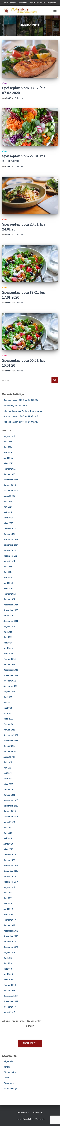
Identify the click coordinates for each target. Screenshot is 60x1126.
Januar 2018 (9, 990)
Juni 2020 (7, 833)
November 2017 (10, 1001)
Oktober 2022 (9, 681)
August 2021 (9, 757)
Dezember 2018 (10, 931)
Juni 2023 (7, 637)
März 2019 (8, 914)
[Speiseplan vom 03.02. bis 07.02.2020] (30, 59)
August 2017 (9, 1012)
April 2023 (8, 648)
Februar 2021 (9, 789)
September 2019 (10, 882)
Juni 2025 (7, 507)
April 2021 (8, 779)
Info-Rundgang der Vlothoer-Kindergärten (22, 411)
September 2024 (10, 556)
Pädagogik (8, 1083)
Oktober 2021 (9, 746)
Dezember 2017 (10, 996)
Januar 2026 (9, 474)
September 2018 (10, 947)
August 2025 (9, 496)
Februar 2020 (9, 855)
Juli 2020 (7, 827)
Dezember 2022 (10, 670)
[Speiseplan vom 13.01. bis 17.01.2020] (30, 263)
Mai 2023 (7, 643)
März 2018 (8, 980)
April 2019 (8, 909)
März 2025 (8, 523)
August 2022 (9, 691)
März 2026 (8, 463)
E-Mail (30, 1026)
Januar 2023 (9, 664)
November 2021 (10, 740)
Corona (6, 1067)
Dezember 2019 (10, 865)
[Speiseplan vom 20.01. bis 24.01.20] (30, 195)
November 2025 (10, 480)
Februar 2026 (9, 469)
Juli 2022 (7, 697)
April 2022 (8, 713)
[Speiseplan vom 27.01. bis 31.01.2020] (30, 127)
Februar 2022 (9, 724)
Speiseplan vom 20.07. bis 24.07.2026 (20, 422)
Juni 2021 (7, 768)
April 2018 (8, 974)
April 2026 (8, 458)
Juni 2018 (7, 963)
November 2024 (10, 545)
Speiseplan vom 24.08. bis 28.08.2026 (20, 400)
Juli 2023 (7, 632)
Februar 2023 (9, 659)
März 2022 (8, 719)
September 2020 (10, 817)
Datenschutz (51, 3)
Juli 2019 (7, 893)
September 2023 (10, 621)
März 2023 (8, 653)
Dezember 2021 (10, 735)
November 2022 (10, 675)
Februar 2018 (9, 985)
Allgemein (8, 1061)
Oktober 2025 (9, 485)
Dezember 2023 (10, 605)
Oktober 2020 (9, 811)
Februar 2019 (9, 920)
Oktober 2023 (9, 615)
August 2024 (9, 561)
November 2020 (10, 806)
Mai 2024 (7, 577)
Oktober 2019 (9, 876)
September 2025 (10, 490)
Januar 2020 (9, 860)
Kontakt (32, 3)
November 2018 (10, 936)
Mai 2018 (7, 969)
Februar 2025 (9, 529)
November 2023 (10, 610)
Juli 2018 (7, 958)
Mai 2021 (7, 773)
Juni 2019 (7, 898)
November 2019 (10, 871)
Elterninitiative (9, 1072)
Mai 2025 (7, 512)
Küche (4, 83)
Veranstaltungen (11, 1088)
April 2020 (8, 844)
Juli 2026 (7, 442)
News (6, 3)
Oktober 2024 (9, 550)
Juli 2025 (7, 501)
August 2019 (9, 887)
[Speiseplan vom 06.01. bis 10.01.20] (30, 331)
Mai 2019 (7, 904)
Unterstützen (22, 3)
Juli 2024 (7, 567)
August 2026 (9, 436)
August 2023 (9, 626)
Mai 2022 (7, 708)
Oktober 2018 (9, 942)
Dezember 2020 (10, 800)
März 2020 (8, 849)
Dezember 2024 (10, 539)
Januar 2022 (9, 730)
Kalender (13, 3)
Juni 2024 (7, 572)
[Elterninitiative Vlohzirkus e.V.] (20, 10)
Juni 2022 (7, 702)
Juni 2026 (7, 447)
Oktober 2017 (9, 1007)
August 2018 (9, 952)
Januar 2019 (9, 925)
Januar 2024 (9, 599)
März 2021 (8, 784)
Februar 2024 (9, 594)
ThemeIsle (40, 1119)
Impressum (41, 3)
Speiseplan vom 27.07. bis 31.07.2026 (20, 416)
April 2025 (8, 518)
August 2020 (9, 822)
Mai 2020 (7, 838)
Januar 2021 (9, 795)
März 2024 (8, 588)
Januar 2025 (9, 534)
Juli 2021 (7, 762)
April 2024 (8, 583)
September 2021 (10, 751)
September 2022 (10, 686)
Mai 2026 (7, 452)
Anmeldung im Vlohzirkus (15, 405)
